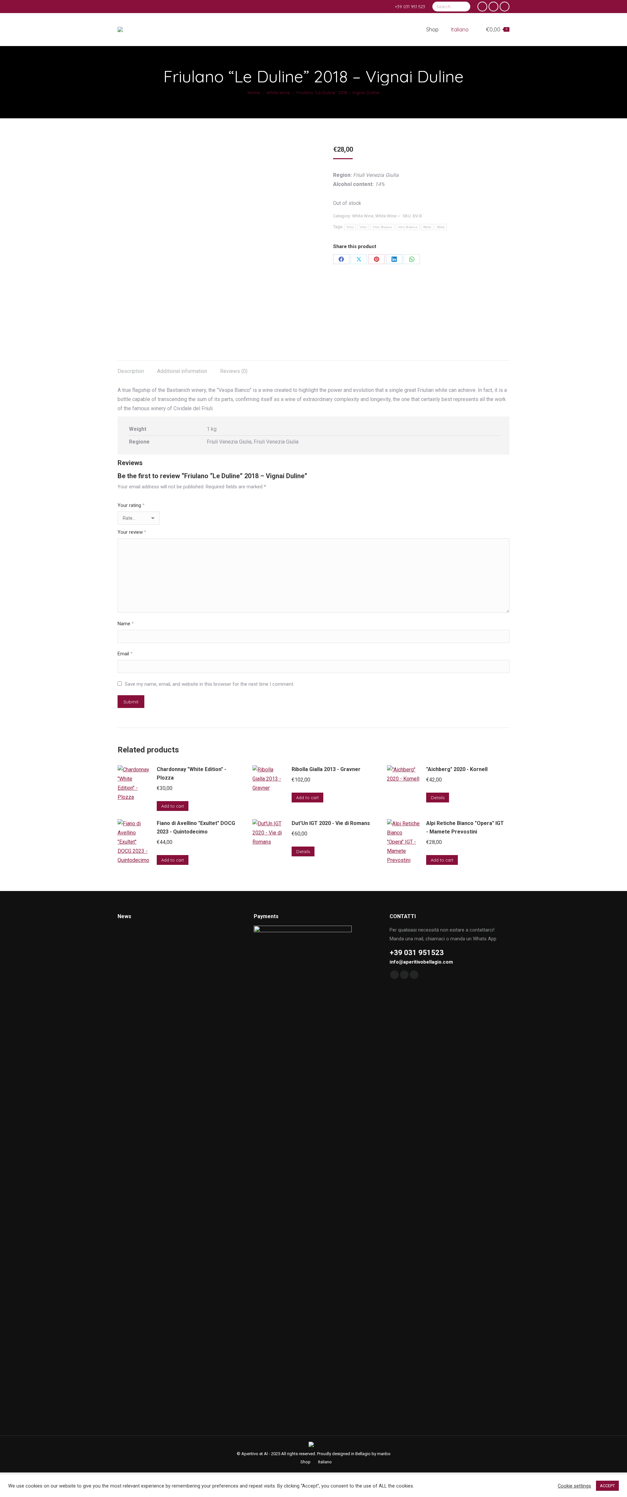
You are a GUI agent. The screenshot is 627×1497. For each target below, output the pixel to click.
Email (125, 654)
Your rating (131, 505)
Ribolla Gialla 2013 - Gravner (326, 769)
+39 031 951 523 (410, 6)
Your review (132, 532)
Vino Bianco (382, 227)
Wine (427, 227)
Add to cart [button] (172, 806)
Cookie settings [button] (574, 1486)
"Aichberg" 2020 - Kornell (457, 769)
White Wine (362, 215)
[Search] (464, 6)
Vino (350, 227)
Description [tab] (131, 371)
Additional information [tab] (182, 371)
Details (437, 797)
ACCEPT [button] (607, 1485)
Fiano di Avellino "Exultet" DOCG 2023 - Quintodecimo (196, 827)
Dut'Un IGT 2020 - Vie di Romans (331, 823)
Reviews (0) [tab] (234, 371)
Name (126, 624)
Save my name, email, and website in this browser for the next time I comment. (209, 684)
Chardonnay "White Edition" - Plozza (191, 773)
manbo (384, 1453)
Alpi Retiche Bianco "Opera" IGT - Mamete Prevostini (465, 827)
